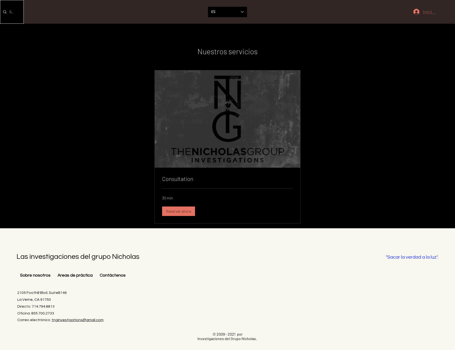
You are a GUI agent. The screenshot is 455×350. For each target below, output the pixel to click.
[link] (227, 179)
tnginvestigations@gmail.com (78, 320)
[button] (178, 211)
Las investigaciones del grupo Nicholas (78, 256)
